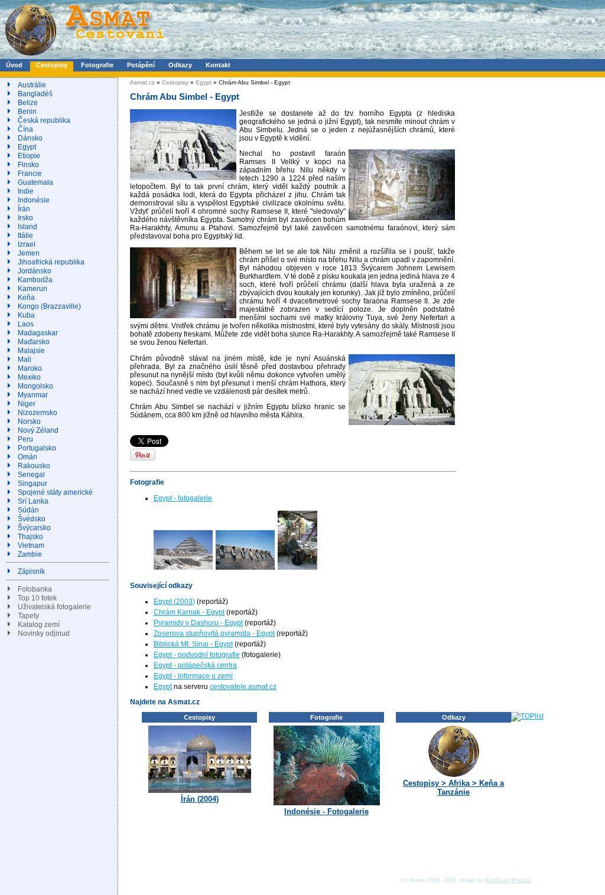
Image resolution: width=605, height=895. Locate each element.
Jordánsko (34, 271)
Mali (24, 359)
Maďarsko (34, 342)
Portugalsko (37, 448)
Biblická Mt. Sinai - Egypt (193, 644)
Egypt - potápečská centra (195, 665)
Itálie (25, 235)
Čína (25, 129)
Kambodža (35, 280)
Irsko (25, 218)
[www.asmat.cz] (84, 57)
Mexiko (29, 377)
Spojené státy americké (55, 492)
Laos (26, 324)
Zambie (30, 554)
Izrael (26, 244)
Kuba (26, 315)
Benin (27, 111)
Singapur (32, 483)
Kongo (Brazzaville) (49, 306)
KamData (496, 880)
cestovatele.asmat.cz (243, 686)
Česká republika (44, 120)
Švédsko (31, 519)
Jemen (29, 253)
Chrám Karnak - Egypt (189, 612)
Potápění (141, 64)
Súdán (28, 510)
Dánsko (30, 138)
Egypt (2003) (174, 601)
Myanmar (33, 395)
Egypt (27, 147)
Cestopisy (51, 64)
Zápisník (31, 571)
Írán (24, 209)
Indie (26, 191)
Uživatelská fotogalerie (54, 607)
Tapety (28, 616)
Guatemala (35, 182)
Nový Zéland (38, 430)
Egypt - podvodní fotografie (197, 655)
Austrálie (32, 85)
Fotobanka (35, 589)
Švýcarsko (34, 528)
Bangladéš (35, 94)
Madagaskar (38, 333)
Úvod (14, 64)
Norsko (29, 421)
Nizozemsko (37, 413)
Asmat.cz (142, 82)
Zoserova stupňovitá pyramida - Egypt (214, 633)
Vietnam (31, 545)
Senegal (31, 475)
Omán (27, 457)
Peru (25, 439)
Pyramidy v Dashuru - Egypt (198, 623)
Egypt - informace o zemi (193, 676)
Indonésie (34, 200)
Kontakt (218, 64)
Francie (30, 173)
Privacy (521, 880)
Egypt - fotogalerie (183, 498)
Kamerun (32, 289)
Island (27, 227)
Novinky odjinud (44, 633)
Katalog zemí (39, 624)
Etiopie (29, 156)
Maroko (30, 368)
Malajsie (31, 351)
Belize (28, 103)
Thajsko (30, 537)
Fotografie (97, 64)
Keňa (26, 297)
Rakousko (34, 466)
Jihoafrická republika (51, 262)
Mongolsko (35, 386)
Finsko (28, 165)
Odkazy (180, 64)
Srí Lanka (33, 501)
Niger (26, 404)
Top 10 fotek (37, 598)
